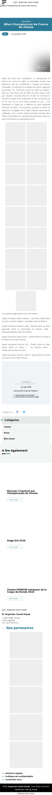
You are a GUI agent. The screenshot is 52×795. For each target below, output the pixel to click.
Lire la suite (13, 500)
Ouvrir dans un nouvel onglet (27, 397)
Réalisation (26, 789)
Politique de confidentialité (19, 776)
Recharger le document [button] (25, 395)
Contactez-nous (13, 779)
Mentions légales (14, 773)
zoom (43, 67)
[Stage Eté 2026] (26, 522)
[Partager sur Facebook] (17, 411)
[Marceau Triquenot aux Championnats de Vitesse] (26, 473)
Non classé (9, 438)
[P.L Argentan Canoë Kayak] (26, 2)
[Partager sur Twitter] (24, 411)
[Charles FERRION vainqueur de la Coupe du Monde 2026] (26, 571)
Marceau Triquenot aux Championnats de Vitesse (22, 492)
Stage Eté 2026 (16, 540)
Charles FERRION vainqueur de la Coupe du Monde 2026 (26, 590)
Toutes (7, 426)
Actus (6, 432)
